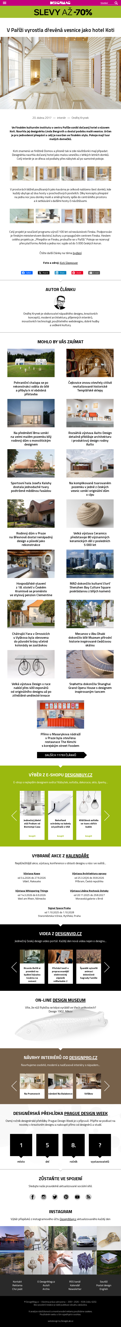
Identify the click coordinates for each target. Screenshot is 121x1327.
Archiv (46, 1289)
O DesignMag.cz (46, 1282)
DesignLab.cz (67, 1321)
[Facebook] (32, 1197)
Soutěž (104, 1282)
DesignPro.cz (83, 1057)
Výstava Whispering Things (31, 891)
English (104, 1289)
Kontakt (17, 1282)
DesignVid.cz (68, 933)
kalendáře (77, 855)
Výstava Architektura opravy (89, 873)
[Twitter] (55, 1197)
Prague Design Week (86, 1113)
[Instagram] (44, 1197)
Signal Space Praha (59, 908)
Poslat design (103, 1285)
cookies (88, 1311)
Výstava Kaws (31, 873)
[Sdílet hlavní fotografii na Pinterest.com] (77, 272)
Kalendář (75, 1285)
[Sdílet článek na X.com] (44, 272)
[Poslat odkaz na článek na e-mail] (94, 272)
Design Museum (69, 1000)
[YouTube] (77, 1197)
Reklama (17, 1285)
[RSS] (88, 1197)
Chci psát (17, 1289)
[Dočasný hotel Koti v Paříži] (60, 73)
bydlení (77, 253)
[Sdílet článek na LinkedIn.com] (60, 272)
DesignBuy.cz (78, 774)
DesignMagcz (68, 1219)
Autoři (46, 1285)
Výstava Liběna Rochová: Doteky (89, 891)
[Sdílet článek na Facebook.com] (27, 272)
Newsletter (74, 1289)
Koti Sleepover (69, 262)
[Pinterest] (66, 1197)
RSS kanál (75, 1282)
